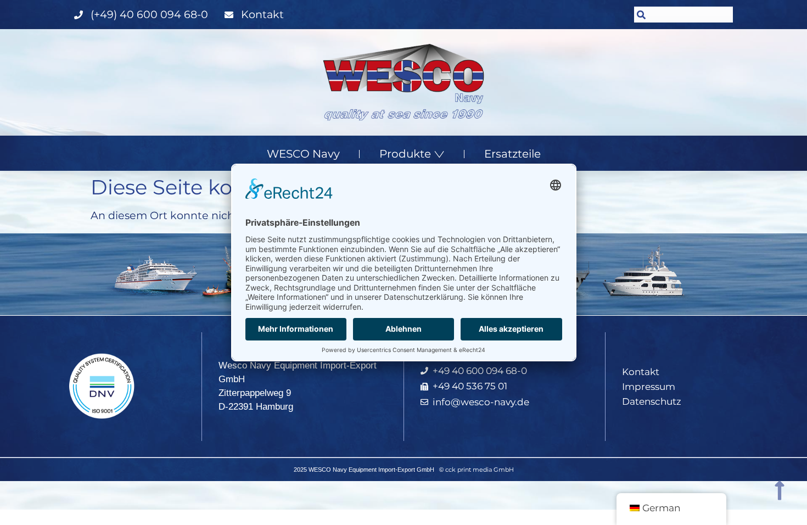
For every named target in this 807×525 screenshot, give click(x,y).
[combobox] (683, 15)
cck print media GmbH (479, 469)
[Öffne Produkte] (439, 154)
